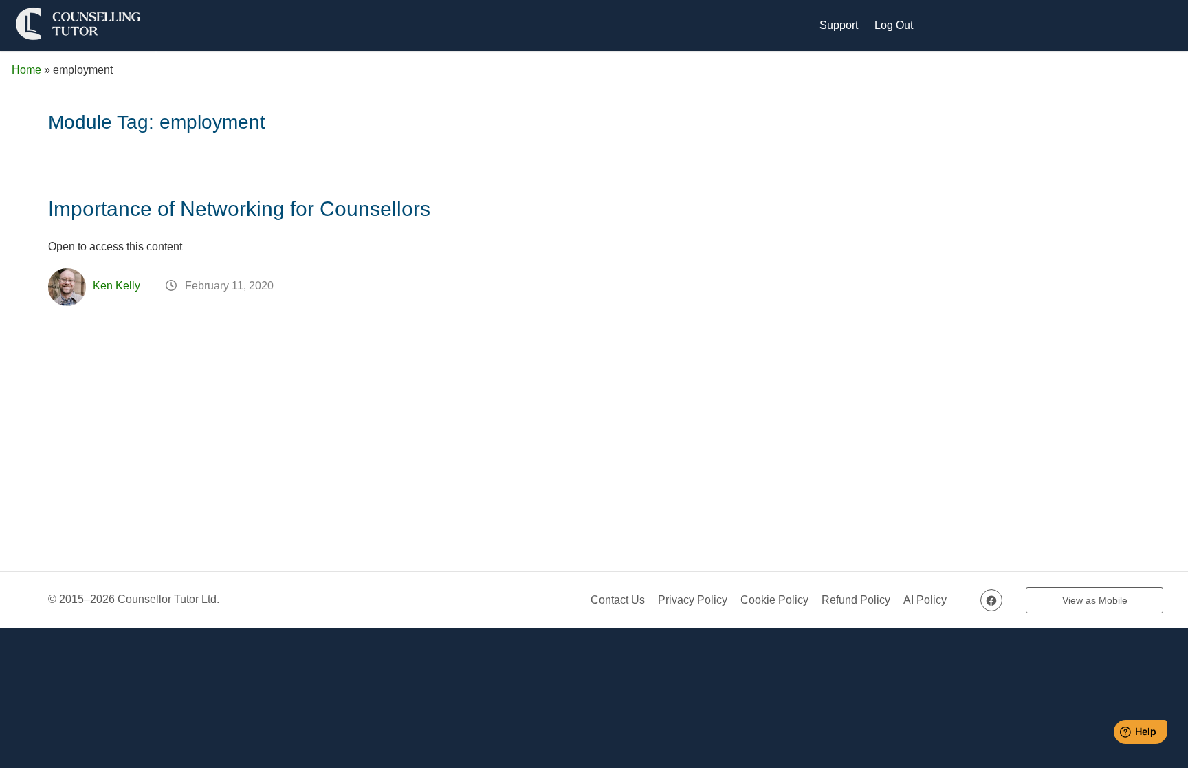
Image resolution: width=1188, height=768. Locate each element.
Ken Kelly (116, 286)
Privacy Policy (692, 600)
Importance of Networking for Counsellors (239, 208)
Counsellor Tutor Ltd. (170, 599)
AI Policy (925, 600)
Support (839, 25)
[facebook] (991, 600)
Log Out (893, 25)
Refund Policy (856, 600)
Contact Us (618, 600)
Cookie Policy (774, 600)
